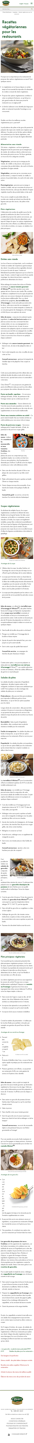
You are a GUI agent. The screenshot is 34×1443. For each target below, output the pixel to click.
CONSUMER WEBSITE (19, 1434)
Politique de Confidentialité (17, 1423)
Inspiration (15, 12)
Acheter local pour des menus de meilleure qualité (16, 1372)
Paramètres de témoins (17, 1428)
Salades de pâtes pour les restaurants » (21, 1351)
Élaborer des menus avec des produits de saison (15, 1377)
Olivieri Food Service (7, 12)
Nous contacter (17, 1419)
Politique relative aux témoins (17, 1426)
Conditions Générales (17, 1421)
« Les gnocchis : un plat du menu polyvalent (14, 1349)
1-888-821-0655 (18, 1411)
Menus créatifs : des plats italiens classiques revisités (16, 1360)
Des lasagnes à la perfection (9, 1356)
